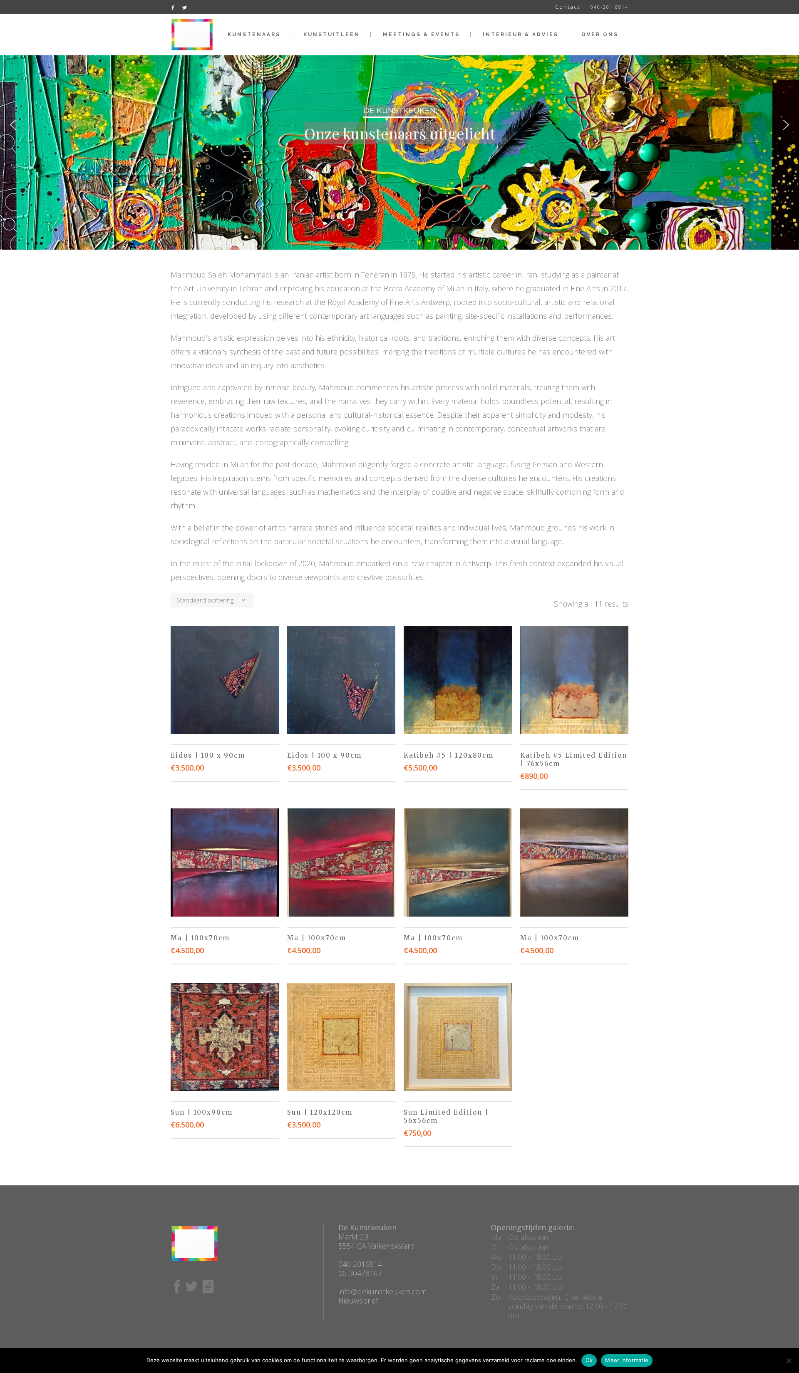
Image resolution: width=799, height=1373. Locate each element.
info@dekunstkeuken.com (382, 1291)
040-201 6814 (609, 7)
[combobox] (212, 600)
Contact (567, 6)
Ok (589, 1360)
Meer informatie (626, 1360)
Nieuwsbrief (358, 1301)
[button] (13, 124)
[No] (788, 1360)
